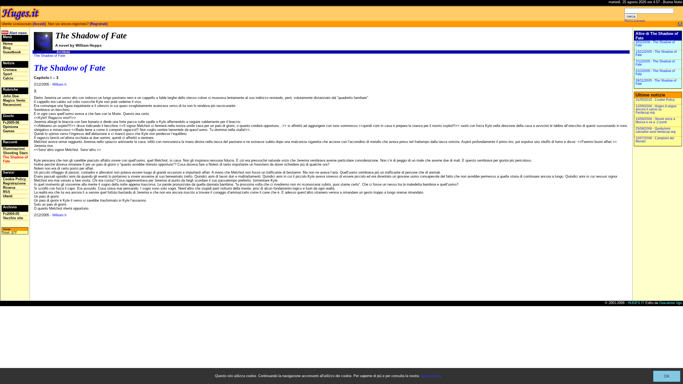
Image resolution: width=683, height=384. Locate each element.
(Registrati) (99, 24)
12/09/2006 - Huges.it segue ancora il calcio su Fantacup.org (656, 109)
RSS (6, 192)
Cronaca (10, 70)
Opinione (10, 127)
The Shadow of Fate (49, 56)
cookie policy (430, 376)
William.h (59, 84)
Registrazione (14, 183)
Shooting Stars (15, 153)
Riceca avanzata (635, 20)
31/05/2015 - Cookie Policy (655, 99)
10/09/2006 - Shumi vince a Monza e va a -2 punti (655, 120)
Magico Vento (14, 100)
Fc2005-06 (11, 123)
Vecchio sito (13, 218)
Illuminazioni (14, 149)
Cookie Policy (14, 179)
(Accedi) (39, 24)
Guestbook (12, 52)
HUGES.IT (636, 303)
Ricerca (9, 188)
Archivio (63, 52)
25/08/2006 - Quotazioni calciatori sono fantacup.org (656, 130)
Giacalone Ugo (670, 303)
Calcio (8, 78)
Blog (7, 48)
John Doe (11, 96)
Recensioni (12, 105)
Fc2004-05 (11, 214)
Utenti (8, 196)
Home (8, 44)
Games (8, 131)
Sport (7, 74)
